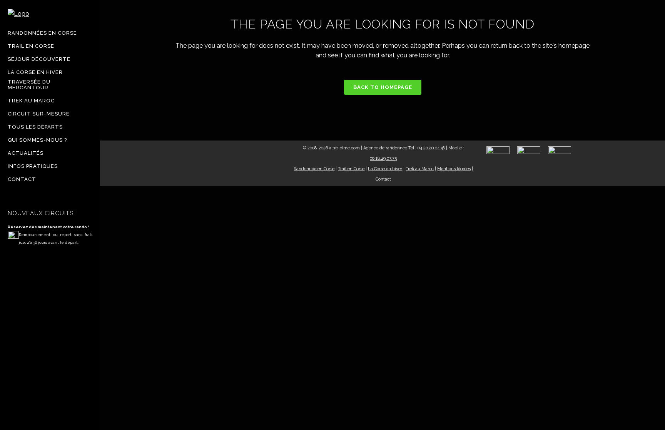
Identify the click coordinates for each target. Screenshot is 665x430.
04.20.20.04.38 (431, 148)
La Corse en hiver (385, 168)
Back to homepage (382, 87)
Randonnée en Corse (314, 168)
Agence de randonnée (385, 148)
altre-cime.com (344, 148)
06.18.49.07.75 (383, 158)
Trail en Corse (351, 168)
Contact (383, 179)
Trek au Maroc (420, 168)
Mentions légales (454, 168)
